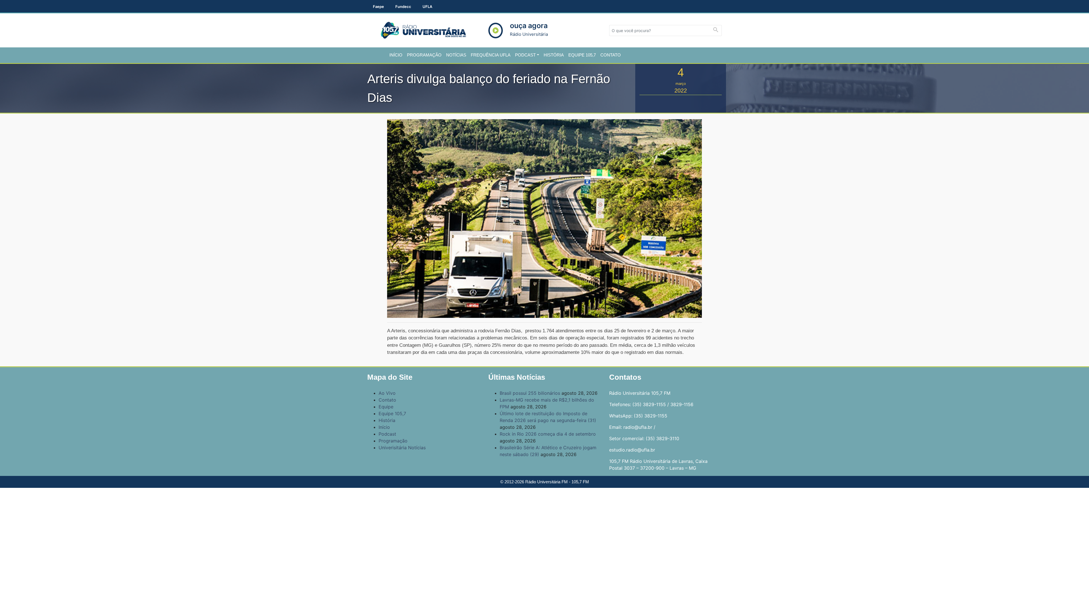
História (554, 55)
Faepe (378, 6)
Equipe (386, 407)
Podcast (525, 55)
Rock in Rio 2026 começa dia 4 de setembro (548, 434)
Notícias (456, 55)
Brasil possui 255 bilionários (530, 393)
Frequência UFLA (490, 55)
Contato (610, 55)
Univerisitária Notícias (402, 447)
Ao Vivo (387, 393)
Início (395, 55)
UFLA (427, 6)
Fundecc (403, 6)
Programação (424, 55)
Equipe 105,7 (582, 55)
